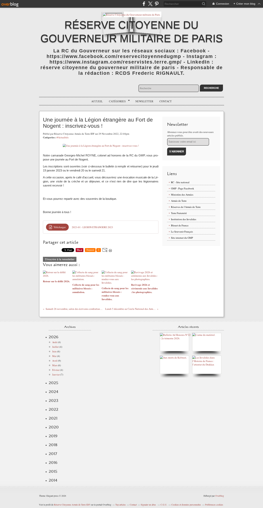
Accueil (97, 101)
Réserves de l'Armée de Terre (186, 207)
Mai (54, 356)
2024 (53, 391)
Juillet (55, 346)
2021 (53, 418)
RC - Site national (180, 182)
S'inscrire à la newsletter (60, 259)
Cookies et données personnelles (186, 504)
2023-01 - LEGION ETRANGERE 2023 (92, 227)
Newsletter (144, 101)
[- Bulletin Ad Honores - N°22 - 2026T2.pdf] (175, 338)
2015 (53, 471)
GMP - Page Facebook (182, 188)
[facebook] (144, 4)
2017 (53, 453)
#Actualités (63, 137)
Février (55, 370)
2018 (53, 445)
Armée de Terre (179, 200)
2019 (53, 436)
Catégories (116, 101)
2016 (53, 462)
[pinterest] (156, 4)
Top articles (120, 504)
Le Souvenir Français (182, 231)
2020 (54, 427)
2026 (53, 337)
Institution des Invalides (183, 219)
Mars (54, 365)
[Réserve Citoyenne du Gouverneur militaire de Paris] (131, 14)
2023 (53, 400)
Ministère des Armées (182, 194)
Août (54, 342)
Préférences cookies (214, 504)
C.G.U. (164, 504)
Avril (54, 360)
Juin (54, 351)
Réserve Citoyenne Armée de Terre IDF (72, 504)
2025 (53, 382)
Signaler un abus (149, 504)
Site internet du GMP (182, 237)
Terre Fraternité (179, 213)
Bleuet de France (179, 225)
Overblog (219, 495)
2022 (53, 409)
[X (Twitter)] (150, 4)
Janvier (56, 374)
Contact (165, 101)
